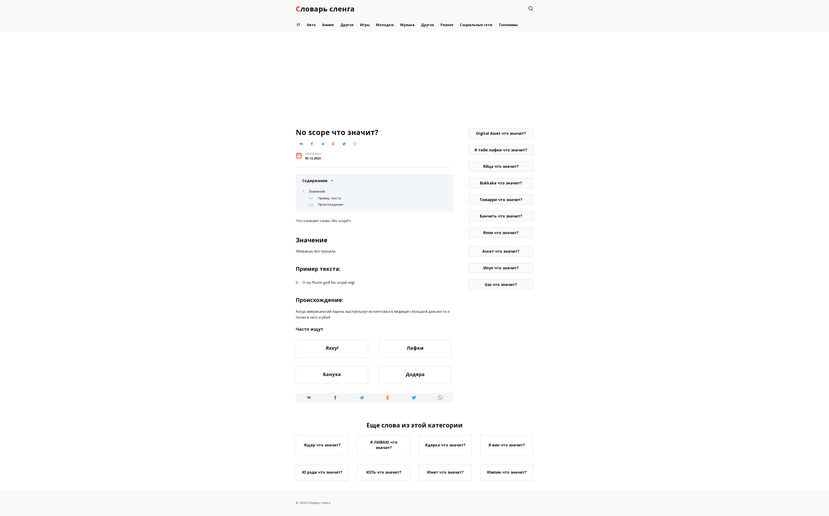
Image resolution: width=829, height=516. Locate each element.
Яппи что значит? (501, 232)
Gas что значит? (501, 284)
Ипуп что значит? (501, 267)
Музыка (407, 24)
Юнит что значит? (445, 472)
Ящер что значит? (322, 444)
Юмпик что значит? (507, 472)
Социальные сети (476, 24)
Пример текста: (329, 198)
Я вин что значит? (507, 444)
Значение (317, 191)
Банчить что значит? (501, 216)
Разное (447, 24)
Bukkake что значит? (501, 183)
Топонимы (508, 24)
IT (298, 24)
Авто (311, 24)
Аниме (328, 24)
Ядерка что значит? (445, 444)
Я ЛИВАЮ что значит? (383, 445)
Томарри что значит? (500, 199)
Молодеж (385, 24)
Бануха (332, 374)
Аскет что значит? (500, 251)
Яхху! (332, 348)
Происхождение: (331, 204)
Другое (347, 24)
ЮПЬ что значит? (383, 472)
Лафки (415, 348)
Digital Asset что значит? (501, 133)
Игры (365, 24)
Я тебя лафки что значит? (501, 149)
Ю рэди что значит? (322, 472)
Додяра (415, 374)
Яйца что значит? (501, 166)
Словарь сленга (325, 9)
